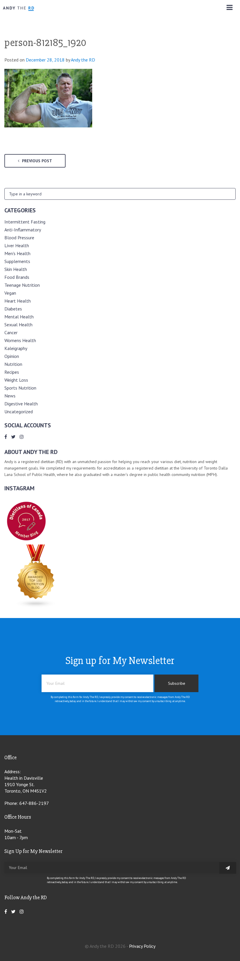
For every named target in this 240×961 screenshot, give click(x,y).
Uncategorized (18, 411)
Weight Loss (16, 380)
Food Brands (16, 277)
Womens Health (20, 340)
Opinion (11, 356)
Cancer (11, 332)
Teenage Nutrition (22, 285)
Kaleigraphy (15, 348)
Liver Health (16, 245)
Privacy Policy (142, 946)
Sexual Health (18, 324)
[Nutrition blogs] (36, 606)
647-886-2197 (34, 803)
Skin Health (15, 269)
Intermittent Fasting (24, 222)
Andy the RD (83, 60)
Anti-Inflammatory (22, 230)
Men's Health (17, 253)
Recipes (11, 372)
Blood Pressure (19, 237)
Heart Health (17, 301)
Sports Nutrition (20, 388)
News (10, 396)
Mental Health (19, 317)
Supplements (17, 261)
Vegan (10, 293)
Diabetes (13, 309)
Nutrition (13, 364)
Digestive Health (21, 404)
